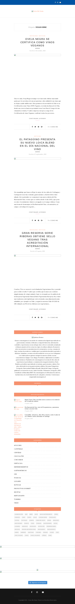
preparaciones (51, 526)
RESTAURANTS (19, 496)
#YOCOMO (18, 445)
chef (23, 517)
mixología (33, 526)
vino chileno (19, 535)
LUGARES (17, 481)
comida (31, 520)
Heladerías (17, 478)
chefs (29, 517)
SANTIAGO (31, 532)
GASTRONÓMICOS (20, 470)
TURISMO (17, 499)
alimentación (19, 514)
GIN (15, 474)
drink (49, 520)
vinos (26, 535)
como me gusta (40, 520)
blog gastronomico (46, 514)
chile (35, 517)
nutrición (41, 526)
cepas (56, 514)
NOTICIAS (42, 35)
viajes (52, 532)
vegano (45, 532)
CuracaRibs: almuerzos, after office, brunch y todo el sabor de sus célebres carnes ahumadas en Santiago (42, 415)
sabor (16, 532)
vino (57, 532)
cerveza (17, 517)
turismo (38, 532)
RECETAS (17, 492)
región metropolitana (29, 529)
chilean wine (43, 517)
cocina (17, 520)
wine (50, 535)
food (32, 523)
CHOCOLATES (19, 456)
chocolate (52, 517)
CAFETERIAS (18, 449)
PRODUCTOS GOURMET (22, 488)
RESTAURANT (41, 529)
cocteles (24, 520)
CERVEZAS (17, 452)
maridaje (25, 526)
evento (26, 523)
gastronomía (47, 523)
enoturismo (18, 523)
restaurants (51, 529)
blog (36, 514)
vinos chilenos (35, 535)
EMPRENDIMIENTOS (21, 467)
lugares (17, 526)
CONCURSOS (18, 460)
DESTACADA (34, 35)
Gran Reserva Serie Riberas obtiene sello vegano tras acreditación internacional (37, 239)
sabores (23, 532)
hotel (55, 523)
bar (26, 514)
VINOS (16, 503)
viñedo (44, 535)
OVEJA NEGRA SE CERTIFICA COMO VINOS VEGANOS (37, 42)
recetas (17, 529)
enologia (56, 520)
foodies (38, 523)
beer (31, 514)
